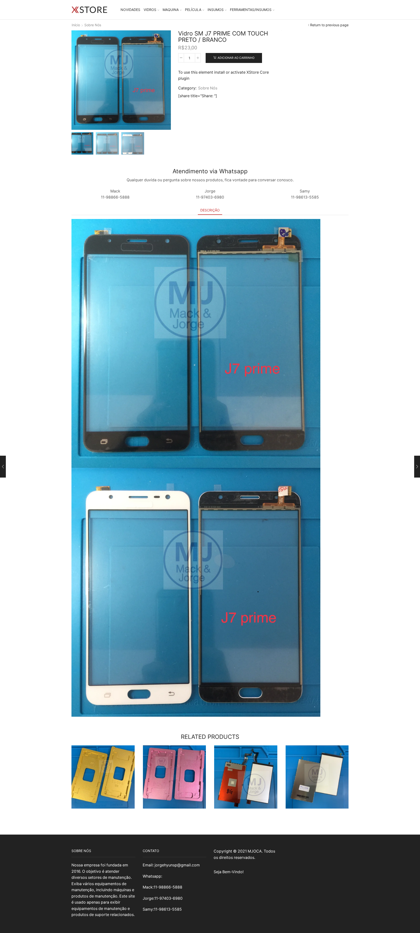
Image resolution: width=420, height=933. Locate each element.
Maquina (171, 10)
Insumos (216, 10)
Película (193, 10)
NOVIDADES (130, 10)
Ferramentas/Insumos (250, 10)
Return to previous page (329, 25)
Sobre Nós (92, 25)
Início (76, 25)
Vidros (150, 10)
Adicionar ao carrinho (236, 58)
